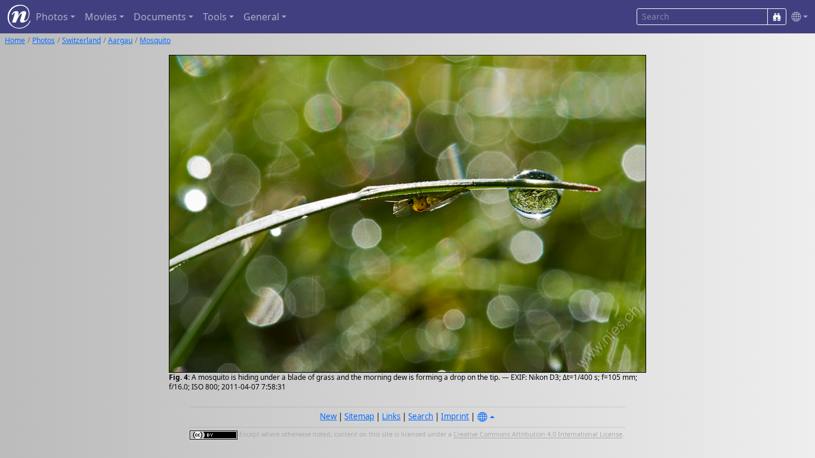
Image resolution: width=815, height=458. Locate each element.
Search (420, 416)
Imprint (455, 416)
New (328, 416)
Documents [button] (160, 16)
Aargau (120, 40)
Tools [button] (215, 16)
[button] (797, 17)
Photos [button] (52, 16)
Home (15, 40)
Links (391, 416)
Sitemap (359, 416)
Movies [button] (101, 16)
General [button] (261, 16)
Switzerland (81, 40)
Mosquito (155, 40)
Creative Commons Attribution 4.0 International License (537, 435)
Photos (43, 40)
